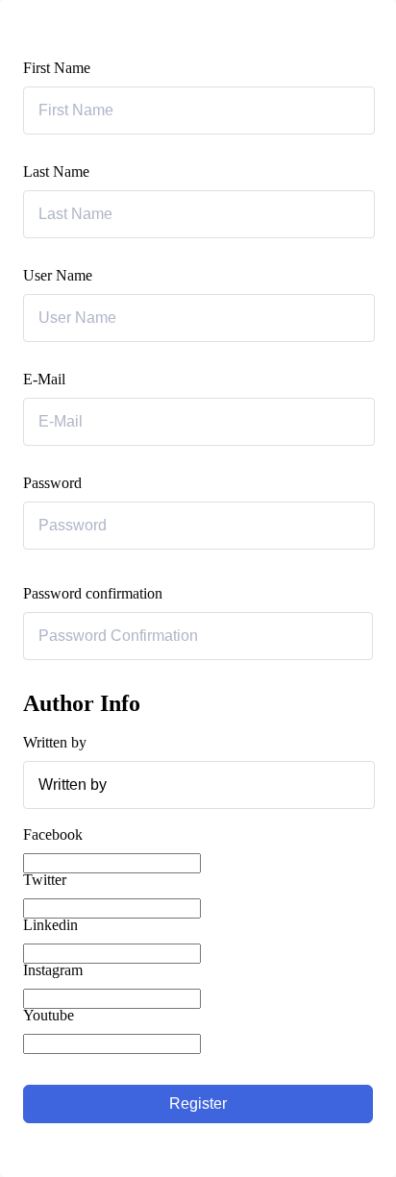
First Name (56, 68)
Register (198, 1103)
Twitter (44, 879)
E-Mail (44, 379)
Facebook (53, 834)
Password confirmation (92, 593)
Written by (55, 742)
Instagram (53, 970)
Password (52, 483)
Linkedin (50, 925)
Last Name (56, 171)
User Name (57, 275)
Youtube (48, 1015)
